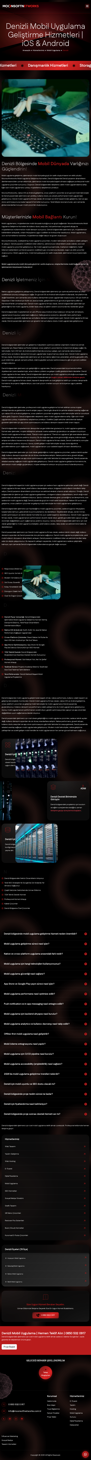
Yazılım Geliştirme (12, 1154)
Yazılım (72, 1405)
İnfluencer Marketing (10, 1436)
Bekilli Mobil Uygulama (14, 1282)
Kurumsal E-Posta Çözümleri (16, 1235)
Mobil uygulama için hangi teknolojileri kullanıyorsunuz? (32, 963)
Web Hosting (10, 1161)
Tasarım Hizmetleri (9, 1444)
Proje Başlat (9, 1346)
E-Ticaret (8, 1169)
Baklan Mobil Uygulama (15, 1274)
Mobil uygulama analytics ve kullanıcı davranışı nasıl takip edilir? (36, 1024)
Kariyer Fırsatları (53, 1413)
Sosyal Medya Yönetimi (14, 1198)
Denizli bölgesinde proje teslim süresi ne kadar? (28, 1094)
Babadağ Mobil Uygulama (15, 1266)
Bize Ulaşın (51, 1405)
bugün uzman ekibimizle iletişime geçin (68, 377)
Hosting (73, 1409)
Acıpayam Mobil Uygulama (16, 1258)
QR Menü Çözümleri (13, 1213)
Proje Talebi (51, 1417)
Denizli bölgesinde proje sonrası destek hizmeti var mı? (32, 1114)
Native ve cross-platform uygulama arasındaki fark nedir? (33, 953)
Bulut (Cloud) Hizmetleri (14, 1228)
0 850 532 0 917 (48, 1315)
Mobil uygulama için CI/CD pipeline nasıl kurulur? (29, 1054)
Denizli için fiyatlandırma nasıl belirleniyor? (25, 1104)
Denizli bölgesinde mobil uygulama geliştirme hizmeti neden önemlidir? (40, 933)
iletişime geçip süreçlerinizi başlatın (66, 810)
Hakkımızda (51, 1401)
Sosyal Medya (7, 1440)
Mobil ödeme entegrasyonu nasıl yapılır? (25, 1044)
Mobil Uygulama (11, 1183)
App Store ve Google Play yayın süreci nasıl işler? (29, 983)
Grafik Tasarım (10, 1206)
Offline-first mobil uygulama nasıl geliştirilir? (26, 1034)
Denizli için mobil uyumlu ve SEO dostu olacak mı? (29, 1084)
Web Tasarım (10, 1146)
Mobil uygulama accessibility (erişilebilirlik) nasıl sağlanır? (33, 1064)
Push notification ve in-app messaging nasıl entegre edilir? (33, 1004)
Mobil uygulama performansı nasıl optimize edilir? (29, 994)
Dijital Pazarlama (11, 1176)
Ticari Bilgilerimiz (53, 1409)
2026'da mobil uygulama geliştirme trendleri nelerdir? (31, 1074)
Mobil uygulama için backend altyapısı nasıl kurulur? (30, 1014)
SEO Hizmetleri (11, 1191)
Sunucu (73, 1417)
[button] (87, 6)
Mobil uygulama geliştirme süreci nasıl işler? (26, 943)
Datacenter (74, 1425)
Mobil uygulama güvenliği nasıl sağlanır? (24, 973)
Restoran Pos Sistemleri (14, 1220)
